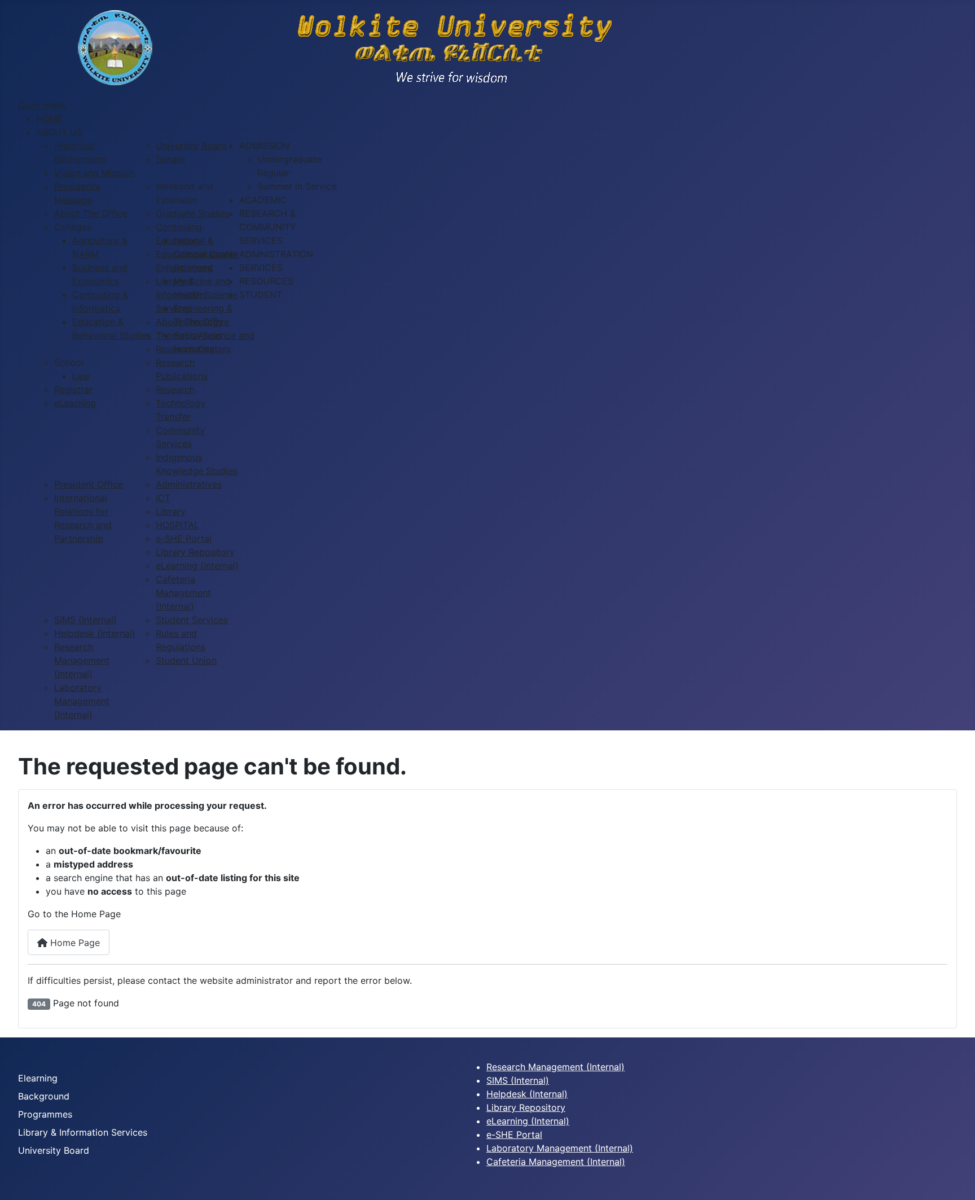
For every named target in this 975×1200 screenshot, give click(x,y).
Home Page (73, 942)
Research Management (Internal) (555, 1066)
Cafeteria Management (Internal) (555, 1161)
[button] (59, 132)
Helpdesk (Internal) (527, 1094)
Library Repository (525, 1107)
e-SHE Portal (514, 1134)
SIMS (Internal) (517, 1080)
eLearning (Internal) (527, 1121)
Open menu (42, 105)
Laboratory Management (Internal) (559, 1148)
